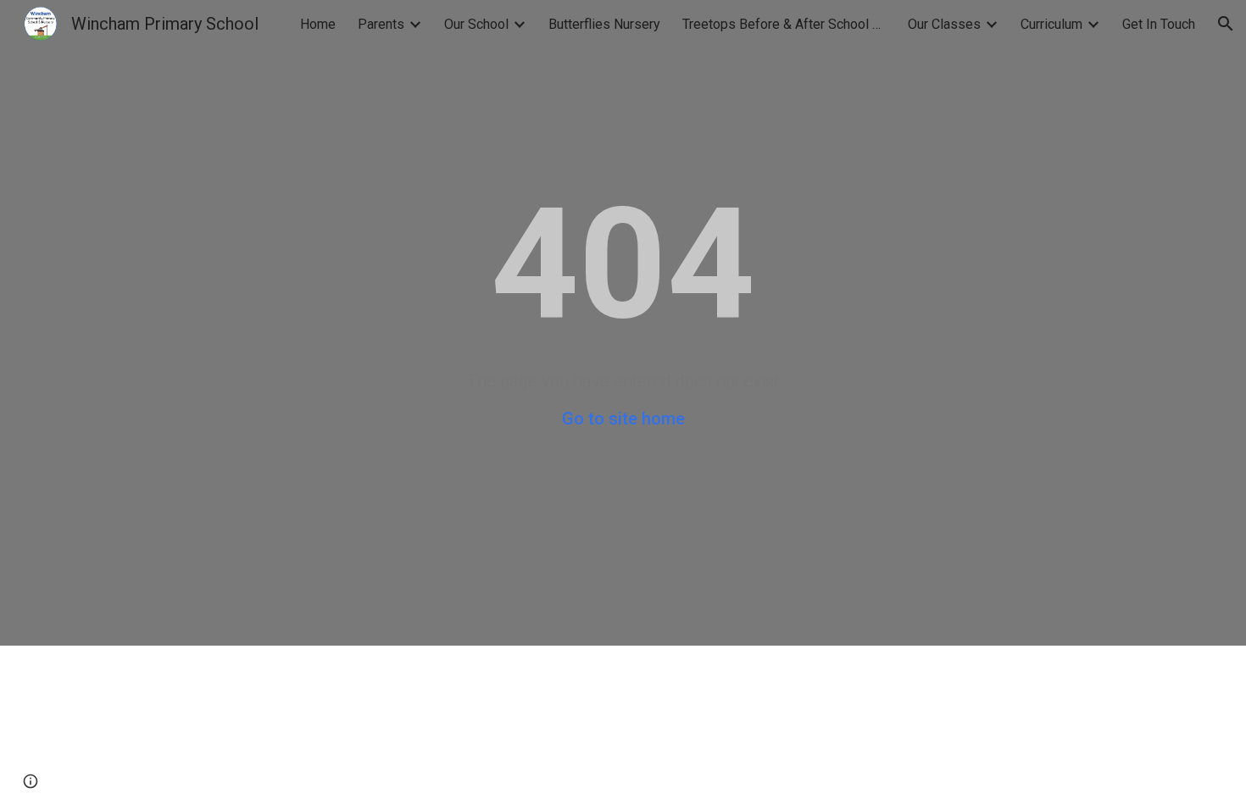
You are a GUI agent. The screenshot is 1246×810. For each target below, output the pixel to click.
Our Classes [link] (944, 24)
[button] (1225, 23)
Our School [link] (476, 24)
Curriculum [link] (1051, 24)
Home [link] (318, 24)
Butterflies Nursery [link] (604, 24)
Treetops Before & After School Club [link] (784, 24)
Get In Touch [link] (1158, 24)
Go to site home (623, 418)
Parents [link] (381, 24)
